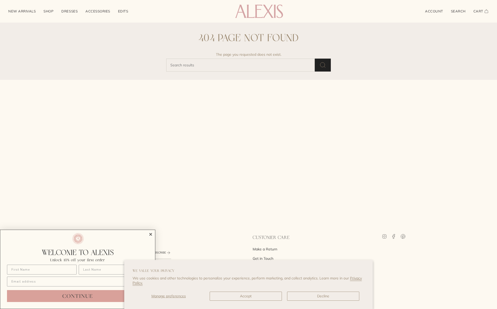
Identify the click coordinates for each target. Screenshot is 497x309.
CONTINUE (77, 296)
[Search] (323, 65)
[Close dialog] (150, 234)
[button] (48, 11)
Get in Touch (263, 258)
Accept (246, 296)
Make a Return (265, 249)
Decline (323, 296)
